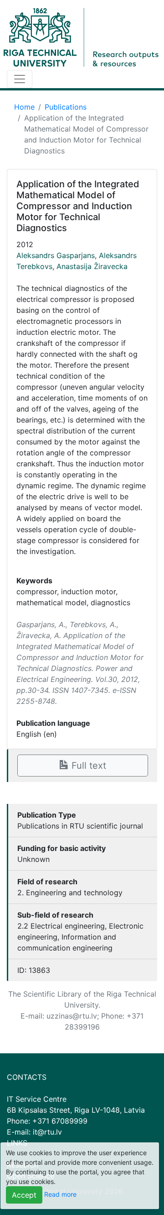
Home (24, 106)
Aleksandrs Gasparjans (55, 255)
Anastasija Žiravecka (92, 266)
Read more (60, 1194)
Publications (66, 106)
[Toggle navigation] (19, 79)
